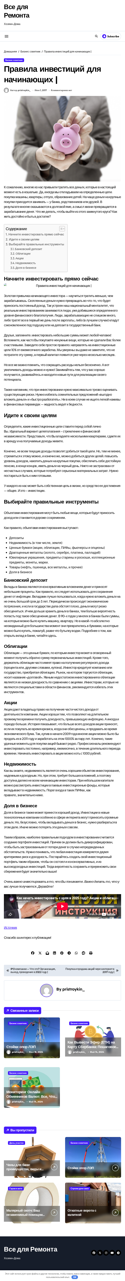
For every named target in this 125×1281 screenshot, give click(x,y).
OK (74, 1277)
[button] (60, 228)
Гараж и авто (15, 1188)
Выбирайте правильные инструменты (36, 244)
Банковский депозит (28, 249)
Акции (19, 258)
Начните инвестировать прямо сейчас (36, 234)
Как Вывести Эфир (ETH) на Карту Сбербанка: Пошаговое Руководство (92, 1047)
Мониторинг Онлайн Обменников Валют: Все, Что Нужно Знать (30, 1096)
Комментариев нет (61, 90)
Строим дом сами (80, 1188)
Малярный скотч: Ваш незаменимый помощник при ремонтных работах (25, 1214)
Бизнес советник (14, 60)
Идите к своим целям (24, 239)
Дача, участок (16, 1143)
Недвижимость (25, 263)
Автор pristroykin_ (20, 90)
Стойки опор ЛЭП (21, 1046)
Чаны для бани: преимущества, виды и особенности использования (23, 1171)
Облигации (23, 253)
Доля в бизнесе (25, 268)
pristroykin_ (73, 989)
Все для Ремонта (30, 1249)
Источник (10, 927)
